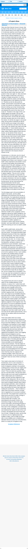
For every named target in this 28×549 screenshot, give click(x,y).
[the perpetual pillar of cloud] (1, 248)
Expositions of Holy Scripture (10, 23)
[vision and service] (26, 248)
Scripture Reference (14, 424)
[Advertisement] (14, 436)
